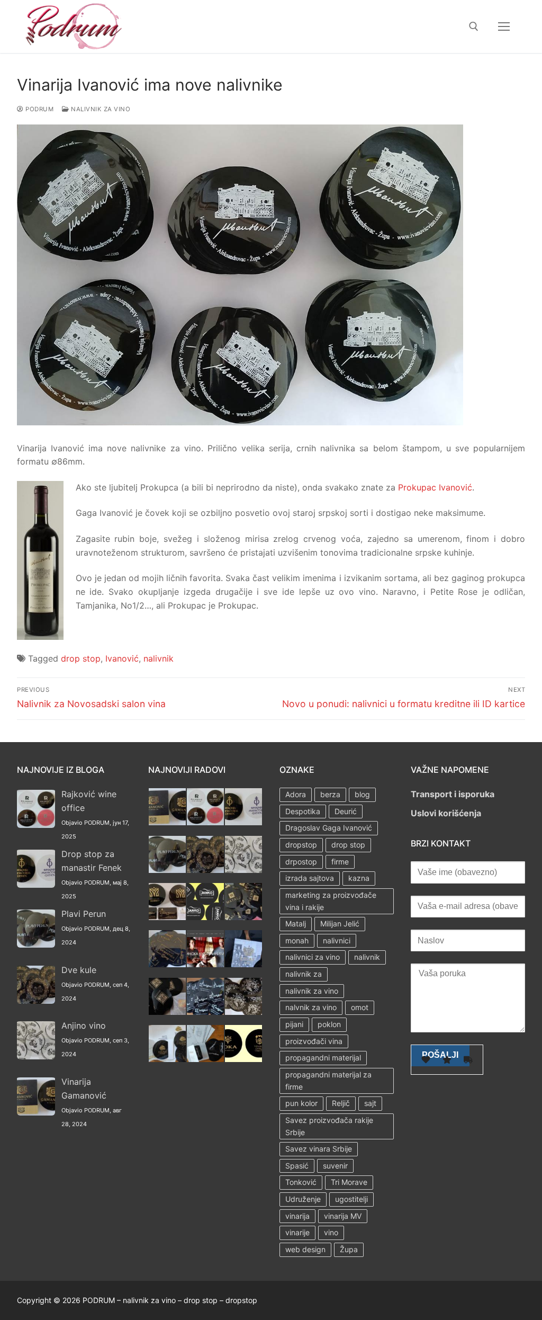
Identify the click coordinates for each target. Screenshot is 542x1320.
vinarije (297, 1232)
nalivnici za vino (312, 956)
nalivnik (158, 658)
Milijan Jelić (339, 923)
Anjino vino (83, 1025)
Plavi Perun (83, 913)
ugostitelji (351, 1198)
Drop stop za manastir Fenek (91, 861)
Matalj (295, 923)
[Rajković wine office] (205, 822)
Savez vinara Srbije (318, 1148)
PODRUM (38, 109)
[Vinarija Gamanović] (167, 822)
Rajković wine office (88, 801)
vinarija (297, 1215)
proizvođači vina (313, 1041)
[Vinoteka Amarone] (243, 1011)
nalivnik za (303, 973)
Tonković (301, 1182)
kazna (358, 877)
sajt (370, 1103)
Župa (349, 1249)
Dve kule (78, 970)
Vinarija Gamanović (83, 1088)
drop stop (81, 658)
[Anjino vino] (243, 869)
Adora (295, 794)
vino (331, 1232)
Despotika (302, 811)
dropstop (301, 844)
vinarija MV (343, 1215)
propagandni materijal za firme (328, 1080)
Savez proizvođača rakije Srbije (329, 1126)
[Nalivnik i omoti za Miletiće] (167, 1011)
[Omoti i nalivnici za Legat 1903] (243, 964)
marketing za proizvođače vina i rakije (330, 901)
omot (359, 1007)
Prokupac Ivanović (435, 487)
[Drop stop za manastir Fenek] (243, 822)
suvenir (335, 1165)
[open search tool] (473, 26)
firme (340, 861)
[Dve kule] (205, 869)
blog (362, 794)
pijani (294, 1024)
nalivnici (336, 940)
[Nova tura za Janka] (205, 917)
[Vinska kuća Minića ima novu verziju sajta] (205, 964)
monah (297, 940)
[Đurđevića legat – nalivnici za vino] (167, 964)
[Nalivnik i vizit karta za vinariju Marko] (167, 917)
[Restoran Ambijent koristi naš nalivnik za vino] (205, 1011)
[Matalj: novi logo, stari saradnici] (243, 917)
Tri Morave (349, 1182)
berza (330, 794)
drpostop (301, 861)
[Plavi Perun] (167, 869)
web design (305, 1249)
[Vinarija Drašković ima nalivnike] (205, 1059)
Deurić (346, 811)
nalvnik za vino (311, 1007)
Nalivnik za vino (99, 109)
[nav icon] (504, 26)
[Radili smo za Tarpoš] (167, 1059)
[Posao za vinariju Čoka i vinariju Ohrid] (243, 1059)
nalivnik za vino (311, 990)
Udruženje (303, 1198)
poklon (329, 1024)
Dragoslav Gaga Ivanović (328, 827)
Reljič (341, 1103)
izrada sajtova (309, 877)
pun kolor (301, 1103)
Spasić (297, 1165)
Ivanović (122, 658)
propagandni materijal (323, 1057)
